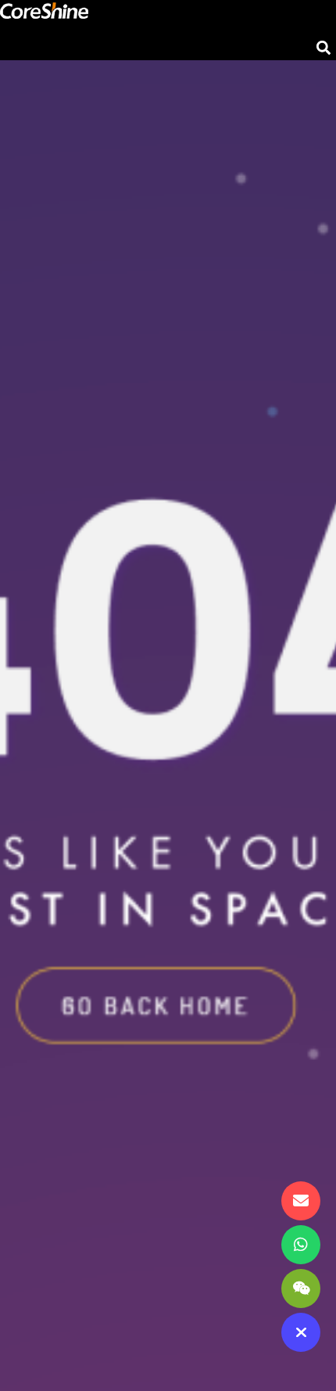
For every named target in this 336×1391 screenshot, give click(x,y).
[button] (323, 47)
